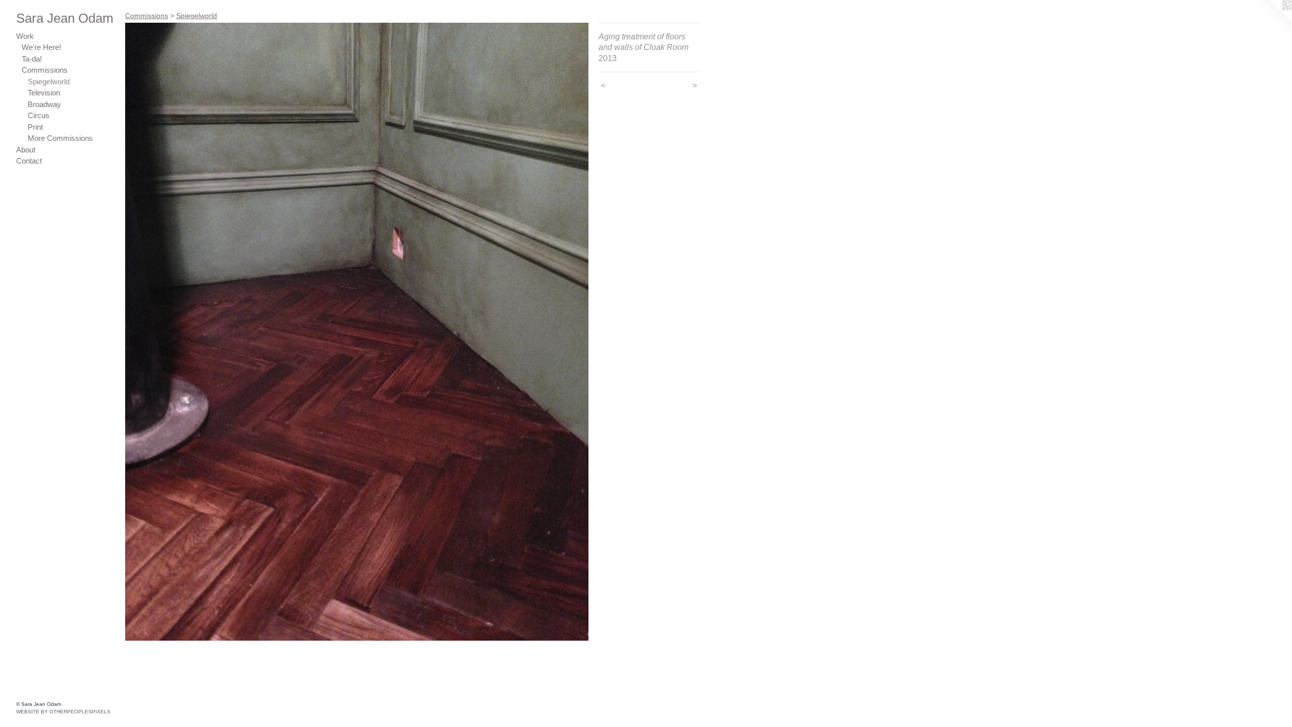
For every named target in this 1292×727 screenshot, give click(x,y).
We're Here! (41, 47)
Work (25, 36)
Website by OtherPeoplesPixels (63, 711)
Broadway (44, 104)
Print (35, 127)
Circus (38, 115)
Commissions (45, 70)
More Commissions (60, 138)
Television (44, 92)
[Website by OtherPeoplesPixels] (1272, 20)
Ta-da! (32, 59)
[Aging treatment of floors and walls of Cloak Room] (356, 332)
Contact (29, 161)
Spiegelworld (49, 81)
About (25, 149)
